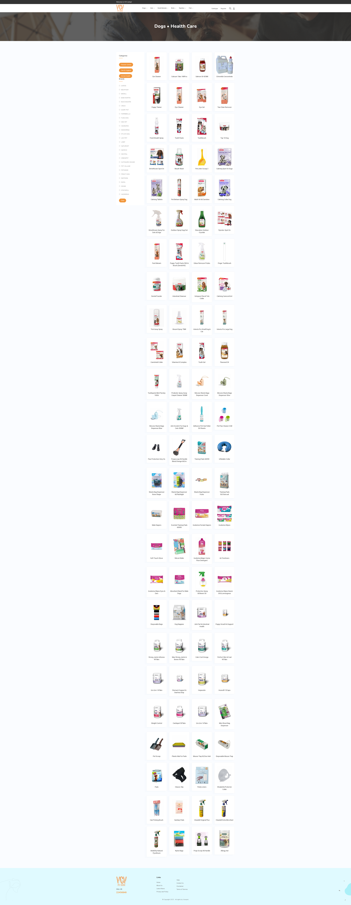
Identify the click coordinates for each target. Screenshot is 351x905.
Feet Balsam (156, 263)
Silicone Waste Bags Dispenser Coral (202, 394)
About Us (159, 885)
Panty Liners (201, 787)
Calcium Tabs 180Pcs (179, 76)
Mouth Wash (179, 169)
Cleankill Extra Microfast (224, 820)
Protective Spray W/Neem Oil (202, 592)
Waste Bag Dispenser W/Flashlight (179, 493)
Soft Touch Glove (156, 558)
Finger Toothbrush (224, 263)
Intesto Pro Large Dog (224, 329)
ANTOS (123, 86)
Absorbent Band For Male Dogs (179, 592)
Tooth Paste (179, 138)
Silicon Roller (179, 558)
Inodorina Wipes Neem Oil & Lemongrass (224, 592)
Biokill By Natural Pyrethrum (157, 852)
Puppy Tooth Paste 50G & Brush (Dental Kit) (179, 264)
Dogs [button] (144, 8)
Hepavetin (202, 690)
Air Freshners (224, 558)
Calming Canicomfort (224, 296)
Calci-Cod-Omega (202, 657)
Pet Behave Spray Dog (179, 199)
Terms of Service (182, 889)
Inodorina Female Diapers (202, 525)
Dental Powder (156, 296)
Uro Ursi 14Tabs (156, 690)
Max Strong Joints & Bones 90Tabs (179, 658)
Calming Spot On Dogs (224, 169)
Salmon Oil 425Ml (202, 76)
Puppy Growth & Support (224, 624)
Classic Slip (179, 787)
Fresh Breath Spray (157, 138)
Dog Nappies (179, 624)
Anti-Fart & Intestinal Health (202, 625)
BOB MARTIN (125, 98)
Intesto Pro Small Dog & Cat (201, 330)
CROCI (123, 106)
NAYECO (124, 150)
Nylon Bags (179, 851)
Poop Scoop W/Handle (202, 851)
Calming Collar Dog (224, 199)
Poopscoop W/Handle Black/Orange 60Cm (179, 460)
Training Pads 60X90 (202, 459)
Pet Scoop (156, 756)
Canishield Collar (157, 362)
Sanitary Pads (179, 820)
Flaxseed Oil (224, 362)
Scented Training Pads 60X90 (179, 526)
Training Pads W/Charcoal (224, 493)
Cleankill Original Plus (202, 820)
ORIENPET (124, 158)
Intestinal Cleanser (179, 296)
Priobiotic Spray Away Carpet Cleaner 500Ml (179, 394)
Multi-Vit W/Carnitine (201, 199)
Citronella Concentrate (224, 76)
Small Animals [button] (162, 8)
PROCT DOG (125, 174)
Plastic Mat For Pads (179, 756)
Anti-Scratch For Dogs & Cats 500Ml (179, 427)
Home (158, 882)
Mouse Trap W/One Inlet (202, 756)
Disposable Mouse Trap (224, 756)
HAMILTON (125, 126)
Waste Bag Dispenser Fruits (202, 493)
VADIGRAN (125, 194)
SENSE (123, 186)
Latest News (160, 888)
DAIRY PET (125, 110)
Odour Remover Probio (202, 263)
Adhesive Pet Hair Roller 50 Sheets (202, 427)
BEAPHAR (124, 90)
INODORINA (125, 130)
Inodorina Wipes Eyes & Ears (156, 592)
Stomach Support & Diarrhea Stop (179, 691)
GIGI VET (124, 122)
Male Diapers (156, 525)
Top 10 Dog (224, 138)
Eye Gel (202, 107)
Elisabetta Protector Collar (224, 788)
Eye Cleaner (179, 107)
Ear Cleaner (157, 76)
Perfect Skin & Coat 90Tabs (224, 658)
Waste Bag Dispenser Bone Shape (156, 493)
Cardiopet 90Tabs (179, 723)
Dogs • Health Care (175, 26)
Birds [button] (173, 8)
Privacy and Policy (162, 892)
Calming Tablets (157, 199)
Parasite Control (126, 65)
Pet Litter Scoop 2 (201, 169)
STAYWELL (125, 190)
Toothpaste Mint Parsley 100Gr (156, 394)
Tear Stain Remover (224, 107)
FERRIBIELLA (125, 114)
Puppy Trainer (157, 107)
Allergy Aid (224, 851)
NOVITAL (124, 154)
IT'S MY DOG (125, 134)
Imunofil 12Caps (224, 690)
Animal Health (125, 76)
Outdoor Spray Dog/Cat (179, 230)
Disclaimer (180, 886)
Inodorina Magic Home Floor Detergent (202, 559)
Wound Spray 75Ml (179, 329)
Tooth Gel (201, 362)
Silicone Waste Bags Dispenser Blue (156, 427)
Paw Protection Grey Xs (156, 459)
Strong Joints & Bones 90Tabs (157, 658)
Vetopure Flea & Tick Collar (202, 297)
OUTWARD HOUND (128, 162)
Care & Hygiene (126, 70)
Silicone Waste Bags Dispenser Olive (224, 394)
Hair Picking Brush (156, 820)
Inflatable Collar (224, 459)
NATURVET (125, 146)
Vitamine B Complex (179, 362)
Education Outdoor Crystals (202, 231)
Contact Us (180, 883)
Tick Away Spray (157, 329)
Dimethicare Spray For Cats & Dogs (157, 231)
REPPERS (124, 178)
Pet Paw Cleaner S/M (224, 426)
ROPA (123, 182)
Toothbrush (202, 138)
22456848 (121, 892)
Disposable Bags (157, 624)
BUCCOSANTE (126, 102)
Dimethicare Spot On (156, 169)
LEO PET (124, 138)
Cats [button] (151, 8)
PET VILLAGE (125, 166)
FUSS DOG (125, 118)
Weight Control (156, 723)
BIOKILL (124, 94)
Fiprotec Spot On (224, 230)
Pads (156, 787)
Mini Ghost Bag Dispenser (224, 724)
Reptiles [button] (182, 8)
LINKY (123, 142)
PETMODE (124, 170)
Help (178, 880)
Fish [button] (190, 8)
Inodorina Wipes (224, 525)
